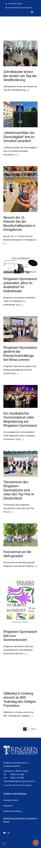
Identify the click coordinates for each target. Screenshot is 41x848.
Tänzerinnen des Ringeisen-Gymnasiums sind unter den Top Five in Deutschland (18, 490)
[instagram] (8, 833)
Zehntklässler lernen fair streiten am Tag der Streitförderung (20, 76)
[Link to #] (33, 21)
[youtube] (4, 833)
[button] (4, 844)
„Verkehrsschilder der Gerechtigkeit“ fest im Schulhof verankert (19, 137)
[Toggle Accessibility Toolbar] (36, 843)
